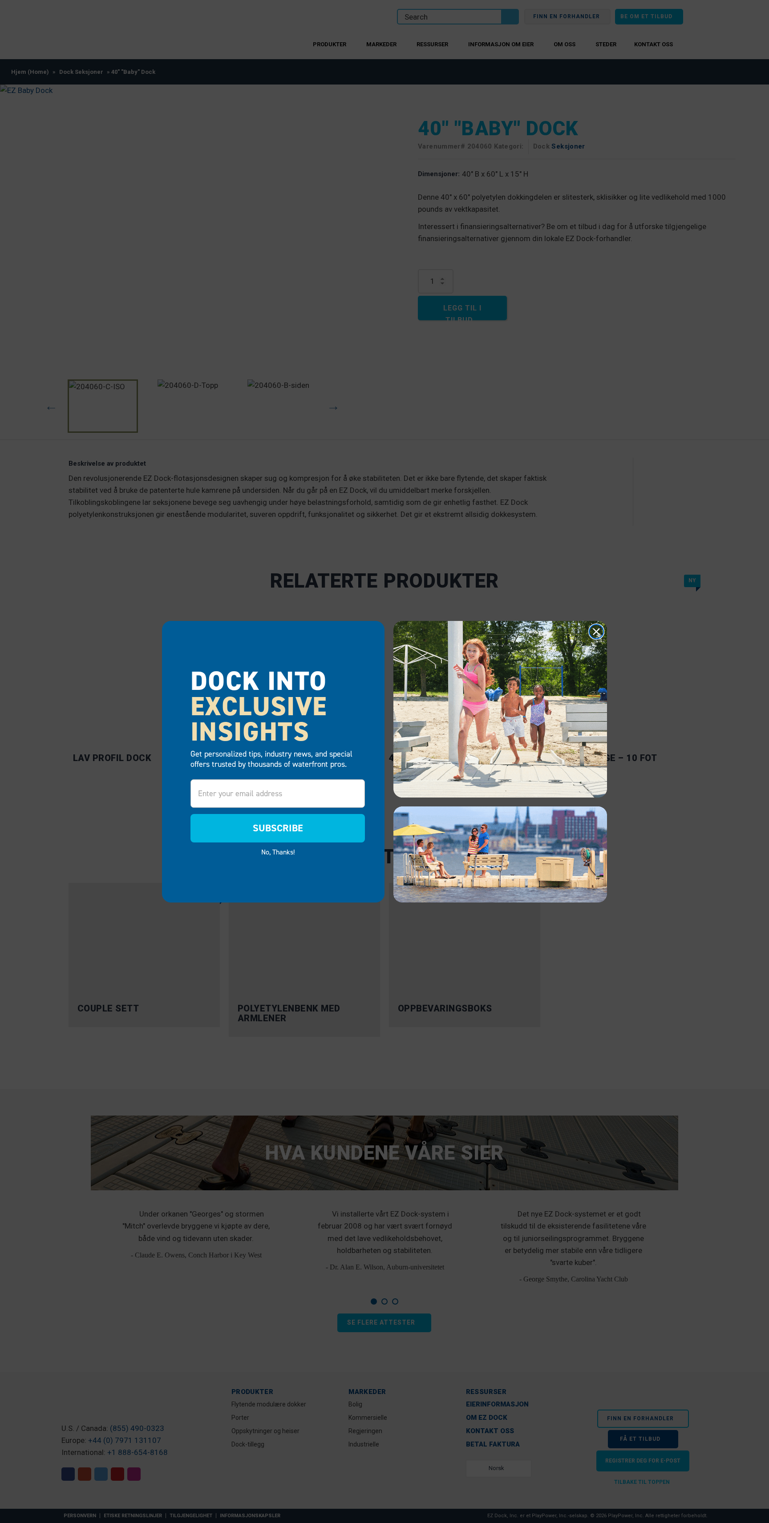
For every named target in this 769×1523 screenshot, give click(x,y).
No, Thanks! (278, 851)
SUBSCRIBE (278, 828)
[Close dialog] (596, 632)
